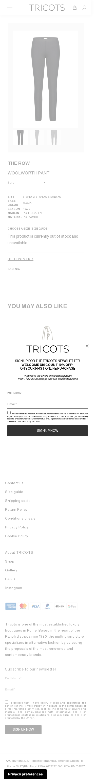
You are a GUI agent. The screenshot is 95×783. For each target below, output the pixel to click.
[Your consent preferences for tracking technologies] (25, 774)
